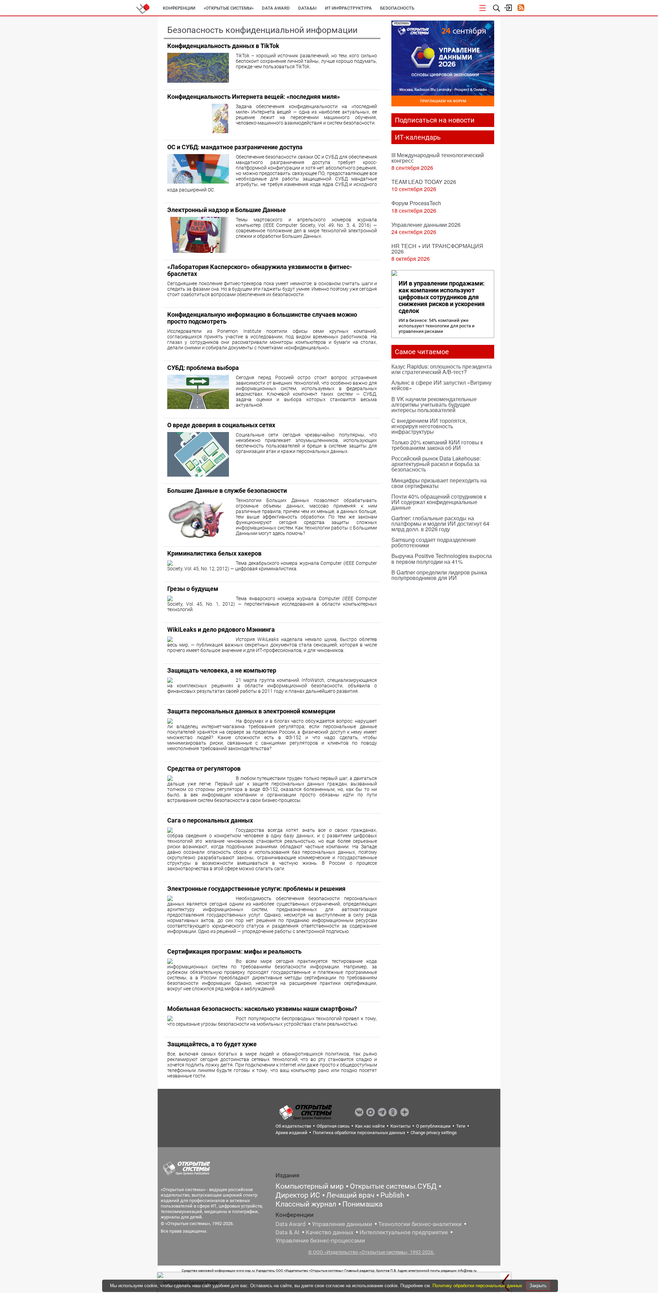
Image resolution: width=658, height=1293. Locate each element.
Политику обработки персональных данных (478, 1285)
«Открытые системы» (229, 8)
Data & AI (288, 1232)
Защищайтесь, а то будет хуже (212, 1044)
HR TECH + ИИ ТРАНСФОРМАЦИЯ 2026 (437, 248)
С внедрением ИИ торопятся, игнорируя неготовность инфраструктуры (429, 426)
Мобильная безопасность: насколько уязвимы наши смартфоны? (262, 1008)
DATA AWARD (276, 8)
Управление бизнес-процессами (320, 1240)
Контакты (400, 1126)
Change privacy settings (434, 1132)
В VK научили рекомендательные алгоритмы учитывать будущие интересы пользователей (434, 404)
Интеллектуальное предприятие (404, 1232)
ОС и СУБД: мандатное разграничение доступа (235, 147)
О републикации (433, 1126)
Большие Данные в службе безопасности (227, 490)
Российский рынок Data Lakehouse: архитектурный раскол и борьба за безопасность (436, 463)
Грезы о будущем (192, 588)
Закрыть (538, 1285)
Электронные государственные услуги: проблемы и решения (256, 888)
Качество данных (329, 1232)
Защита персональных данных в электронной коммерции (251, 711)
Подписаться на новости (435, 120)
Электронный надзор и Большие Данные (226, 209)
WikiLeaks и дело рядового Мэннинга (221, 629)
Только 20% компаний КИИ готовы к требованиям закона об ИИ (437, 445)
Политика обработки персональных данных (359, 1132)
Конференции (179, 8)
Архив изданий (291, 1132)
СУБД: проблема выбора (203, 367)
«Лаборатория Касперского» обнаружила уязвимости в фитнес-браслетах (259, 270)
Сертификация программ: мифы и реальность (234, 951)
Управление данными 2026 (426, 225)
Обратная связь (333, 1126)
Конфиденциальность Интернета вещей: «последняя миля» (253, 96)
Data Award (291, 1224)
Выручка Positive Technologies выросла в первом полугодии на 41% (441, 558)
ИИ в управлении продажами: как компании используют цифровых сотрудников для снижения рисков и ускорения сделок (442, 297)
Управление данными (342, 1224)
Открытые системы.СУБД (393, 1186)
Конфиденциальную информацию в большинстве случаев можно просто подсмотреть (262, 318)
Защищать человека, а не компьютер (221, 670)
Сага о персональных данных (210, 820)
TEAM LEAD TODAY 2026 (423, 182)
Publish (392, 1195)
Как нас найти (370, 1126)
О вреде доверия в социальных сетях (221, 425)
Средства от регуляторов (204, 768)
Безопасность (397, 8)
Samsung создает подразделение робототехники (433, 542)
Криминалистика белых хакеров (214, 553)
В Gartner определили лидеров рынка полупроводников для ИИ (439, 575)
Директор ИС (298, 1195)
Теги (460, 1126)
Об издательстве (293, 1126)
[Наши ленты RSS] (520, 8)
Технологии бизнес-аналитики (420, 1224)
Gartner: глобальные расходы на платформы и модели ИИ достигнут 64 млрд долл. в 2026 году (440, 523)
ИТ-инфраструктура (348, 8)
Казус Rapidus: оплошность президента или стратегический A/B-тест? (441, 369)
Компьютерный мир (310, 1186)
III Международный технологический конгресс (437, 157)
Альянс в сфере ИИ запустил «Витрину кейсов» (441, 385)
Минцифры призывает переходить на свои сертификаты (439, 483)
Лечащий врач (350, 1195)
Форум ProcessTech (416, 203)
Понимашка (362, 1204)
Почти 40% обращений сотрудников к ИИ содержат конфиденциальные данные (438, 501)
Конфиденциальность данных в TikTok (223, 45)
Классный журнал (306, 1204)
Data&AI (307, 8)
